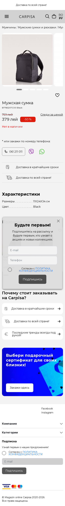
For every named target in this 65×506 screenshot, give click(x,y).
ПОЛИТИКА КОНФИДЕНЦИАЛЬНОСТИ (36, 269)
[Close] (58, 221)
